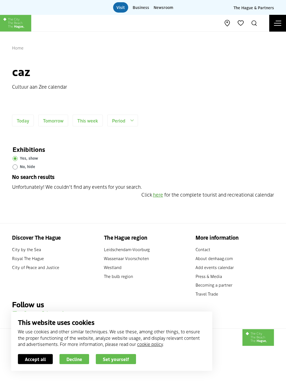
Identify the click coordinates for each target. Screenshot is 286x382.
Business (141, 7)
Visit (120, 7)
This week (87, 120)
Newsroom (163, 7)
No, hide (27, 166)
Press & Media (209, 276)
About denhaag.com (214, 258)
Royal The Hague (28, 258)
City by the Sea (26, 249)
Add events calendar (215, 267)
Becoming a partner (214, 285)
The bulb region (118, 276)
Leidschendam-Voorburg (127, 249)
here (158, 194)
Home (17, 48)
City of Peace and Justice (35, 267)
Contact (203, 249)
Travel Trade (207, 294)
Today (23, 120)
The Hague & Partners (253, 7)
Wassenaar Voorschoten (126, 258)
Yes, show (29, 158)
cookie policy (150, 344)
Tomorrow (53, 120)
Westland (112, 267)
